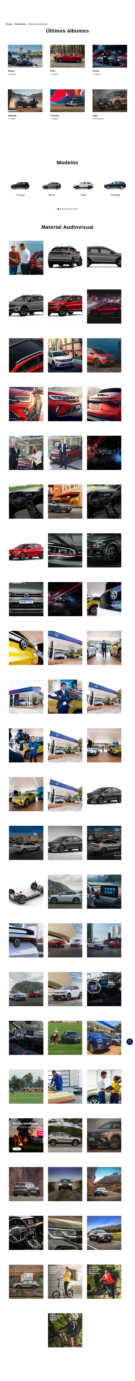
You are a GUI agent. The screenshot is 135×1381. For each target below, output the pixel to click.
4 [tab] (64, 209)
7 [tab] (70, 209)
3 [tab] (62, 209)
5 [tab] (66, 209)
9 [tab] (73, 209)
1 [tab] (58, 209)
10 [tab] (75, 209)
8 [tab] (71, 209)
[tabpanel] (20, 188)
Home (9, 24)
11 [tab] (77, 209)
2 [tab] (60, 209)
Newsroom (20, 24)
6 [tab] (68, 209)
